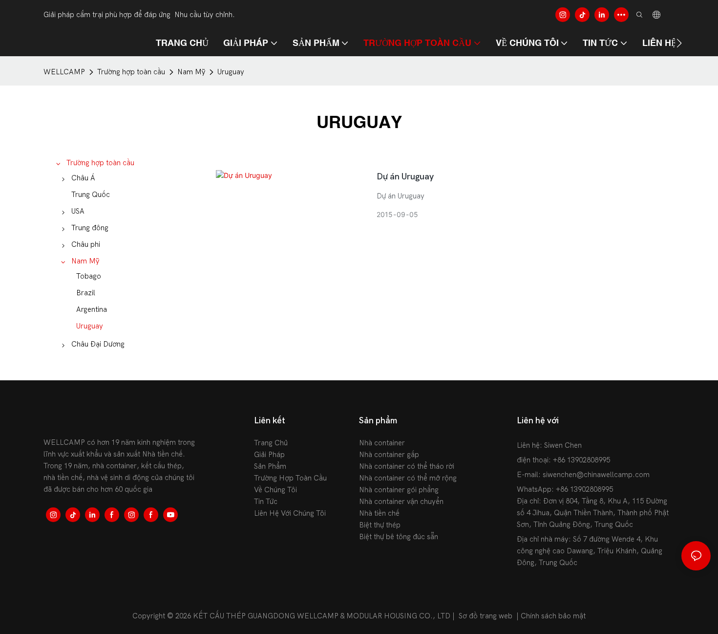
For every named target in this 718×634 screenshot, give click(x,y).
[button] (679, 43)
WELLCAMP (64, 71)
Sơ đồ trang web (485, 616)
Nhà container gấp (389, 454)
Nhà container (382, 442)
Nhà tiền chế (379, 513)
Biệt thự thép (380, 525)
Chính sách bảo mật (553, 616)
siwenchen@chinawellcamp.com (596, 474)
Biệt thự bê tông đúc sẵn (398, 536)
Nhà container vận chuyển (401, 501)
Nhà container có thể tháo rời (406, 466)
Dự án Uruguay (405, 177)
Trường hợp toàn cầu (131, 71)
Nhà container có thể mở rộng (408, 478)
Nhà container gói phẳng (399, 489)
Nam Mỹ (191, 71)
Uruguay (230, 71)
